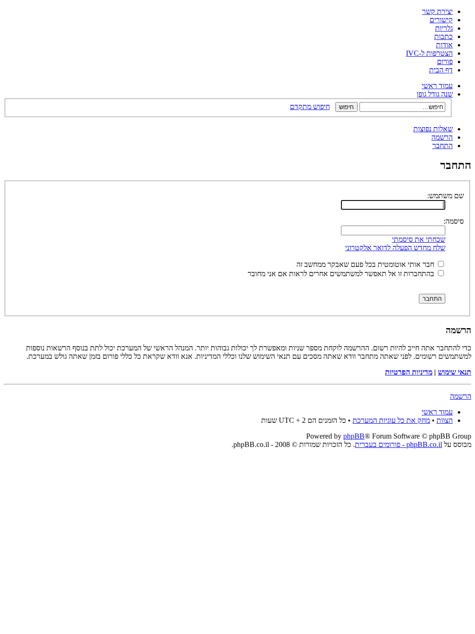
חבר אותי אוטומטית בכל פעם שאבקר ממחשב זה (366, 264)
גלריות (444, 28)
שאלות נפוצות (433, 129)
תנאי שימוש (454, 372)
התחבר (442, 145)
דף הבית (441, 70)
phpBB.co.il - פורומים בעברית (398, 444)
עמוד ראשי (437, 86)
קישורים (441, 20)
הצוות (444, 420)
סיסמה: (453, 221)
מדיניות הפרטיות (408, 372)
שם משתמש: (445, 196)
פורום (445, 61)
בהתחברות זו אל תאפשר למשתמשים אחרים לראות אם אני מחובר (342, 274)
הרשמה (442, 137)
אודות (444, 45)
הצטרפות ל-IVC (429, 53)
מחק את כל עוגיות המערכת (391, 420)
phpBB (354, 436)
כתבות (443, 36)
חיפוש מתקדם (310, 106)
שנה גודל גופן (435, 94)
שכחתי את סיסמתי (418, 239)
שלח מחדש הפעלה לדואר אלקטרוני (395, 248)
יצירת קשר (437, 11)
